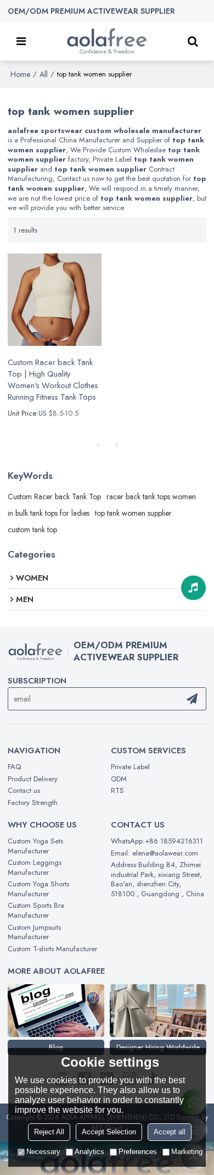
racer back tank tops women (151, 496)
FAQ (14, 767)
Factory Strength (33, 802)
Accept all (169, 1132)
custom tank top (32, 529)
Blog (56, 1047)
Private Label (130, 767)
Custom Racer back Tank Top (54, 496)
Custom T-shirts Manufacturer (52, 949)
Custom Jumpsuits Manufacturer (34, 932)
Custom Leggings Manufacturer (34, 867)
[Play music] (193, 587)
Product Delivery (33, 779)
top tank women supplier (133, 512)
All (44, 74)
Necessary (43, 1152)
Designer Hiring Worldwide (158, 1047)
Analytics (89, 1152)
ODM (119, 779)
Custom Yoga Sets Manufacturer (35, 846)
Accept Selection (109, 1132)
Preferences (138, 1152)
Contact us (24, 790)
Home (20, 74)
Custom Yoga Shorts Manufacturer (38, 889)
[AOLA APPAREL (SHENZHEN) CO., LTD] (107, 41)
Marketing (186, 1152)
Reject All (49, 1132)
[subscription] (192, 699)
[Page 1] (97, 445)
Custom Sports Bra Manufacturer (36, 910)
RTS (117, 790)
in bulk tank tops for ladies (48, 512)
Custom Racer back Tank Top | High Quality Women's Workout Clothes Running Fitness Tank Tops (53, 380)
